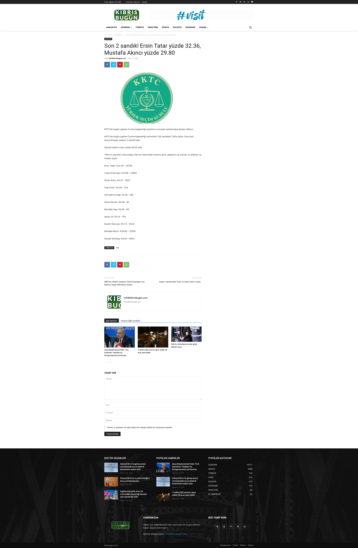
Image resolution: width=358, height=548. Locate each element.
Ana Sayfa (108, 35)
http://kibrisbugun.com (132, 302)
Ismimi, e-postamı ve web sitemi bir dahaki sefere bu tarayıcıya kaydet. (139, 427)
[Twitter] (244, 2)
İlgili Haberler (111, 321)
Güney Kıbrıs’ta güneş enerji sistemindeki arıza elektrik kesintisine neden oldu (133, 466)
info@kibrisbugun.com (117, 58)
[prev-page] (106, 361)
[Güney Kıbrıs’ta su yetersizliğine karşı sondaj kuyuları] (111, 481)
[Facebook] (236, 2)
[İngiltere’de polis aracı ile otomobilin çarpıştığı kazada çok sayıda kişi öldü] (111, 495)
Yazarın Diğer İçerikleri (130, 321)
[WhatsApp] (248, 2)
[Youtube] (252, 2)
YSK (117, 248)
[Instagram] (240, 2)
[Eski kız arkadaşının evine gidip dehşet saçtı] (186, 334)
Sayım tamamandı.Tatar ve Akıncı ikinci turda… (180, 282)
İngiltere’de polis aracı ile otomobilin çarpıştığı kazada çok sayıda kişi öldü (133, 494)
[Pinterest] (120, 64)
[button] (250, 27)
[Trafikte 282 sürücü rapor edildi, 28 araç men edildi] (153, 337)
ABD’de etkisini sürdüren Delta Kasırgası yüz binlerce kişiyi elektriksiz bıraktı (124, 283)
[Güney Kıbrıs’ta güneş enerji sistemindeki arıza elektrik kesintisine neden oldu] (111, 467)
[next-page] (110, 361)
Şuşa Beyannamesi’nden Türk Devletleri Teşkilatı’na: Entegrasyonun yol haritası (116, 352)
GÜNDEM (118, 35)
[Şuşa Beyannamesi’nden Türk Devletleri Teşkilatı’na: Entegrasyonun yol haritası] (119, 337)
